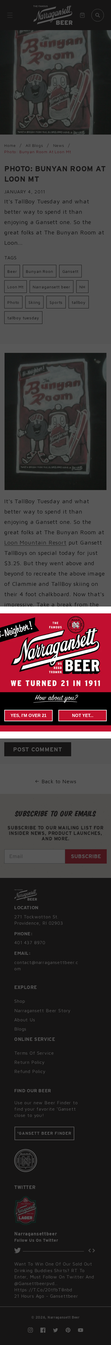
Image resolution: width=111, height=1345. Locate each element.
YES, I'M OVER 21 (28, 715)
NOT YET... (82, 715)
